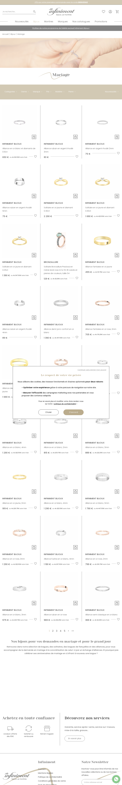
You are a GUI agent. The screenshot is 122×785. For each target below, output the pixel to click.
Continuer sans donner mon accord (92, 370)
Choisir (48, 412)
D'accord (73, 412)
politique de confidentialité (65, 404)
